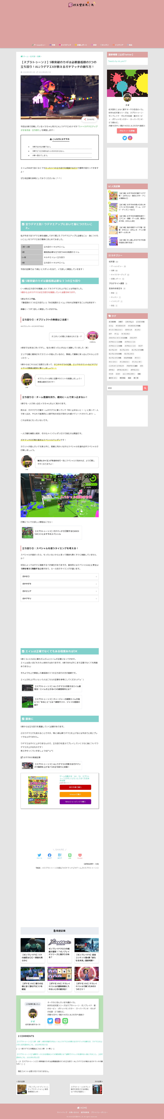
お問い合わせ (74, 1112)
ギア (110, 334)
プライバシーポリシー (99, 1112)
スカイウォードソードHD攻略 (118, 338)
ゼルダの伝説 (128, 358)
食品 (130, 45)
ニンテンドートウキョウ (116, 366)
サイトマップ (62, 1112)
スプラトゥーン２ (91, 868)
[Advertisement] (82, 26)
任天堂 (113, 261)
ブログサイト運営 (118, 283)
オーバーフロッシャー (115, 330)
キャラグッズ (66, 45)
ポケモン (111, 370)
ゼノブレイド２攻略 (115, 358)
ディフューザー (137, 362)
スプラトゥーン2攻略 (52, 868)
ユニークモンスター (129, 374)
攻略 (53, 45)
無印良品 (122, 378)
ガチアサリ (26, 598)
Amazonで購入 (75, 794)
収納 (139, 374)
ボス (141, 366)
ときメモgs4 (129, 322)
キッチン (105, 45)
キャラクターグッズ (120, 274)
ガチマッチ (68, 868)
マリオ (111, 374)
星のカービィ (113, 378)
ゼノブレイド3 (124, 350)
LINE (65, 1024)
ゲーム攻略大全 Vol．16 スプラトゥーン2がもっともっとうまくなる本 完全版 (75, 778)
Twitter (50, 1024)
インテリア (119, 45)
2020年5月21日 (41, 1044)
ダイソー (137, 358)
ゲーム (78, 868)
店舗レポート (82, 45)
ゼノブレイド (113, 350)
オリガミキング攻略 (134, 326)
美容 (95, 45)
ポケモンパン (135, 370)
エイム (111, 326)
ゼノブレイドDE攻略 (115, 354)
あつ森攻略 (112, 322)
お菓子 (121, 322)
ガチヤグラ (26, 584)
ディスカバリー (124, 362)
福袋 (129, 378)
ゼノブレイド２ (129, 354)
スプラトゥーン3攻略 (115, 346)
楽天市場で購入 (75, 787)
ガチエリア (26, 591)
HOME (83, 1107)
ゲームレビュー (40, 45)
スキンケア (133, 338)
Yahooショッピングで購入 (75, 801)
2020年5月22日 (33, 1057)
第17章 (136, 378)
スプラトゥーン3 (130, 342)
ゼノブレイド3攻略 (137, 350)
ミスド (118, 374)
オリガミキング (120, 326)
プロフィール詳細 (127, 130)
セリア (140, 346)
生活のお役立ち (117, 288)
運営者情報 (85, 1112)
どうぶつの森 (140, 322)
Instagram (58, 1024)
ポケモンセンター (122, 370)
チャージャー (113, 362)
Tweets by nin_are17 (117, 61)
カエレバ (68, 782)
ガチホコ (25, 576)
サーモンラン (125, 334)
